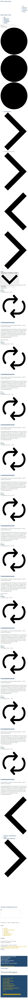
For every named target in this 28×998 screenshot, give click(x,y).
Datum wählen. (22, 285)
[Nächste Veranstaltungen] (15, 269)
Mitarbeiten (6, 932)
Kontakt (5, 928)
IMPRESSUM (7, 935)
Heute (2, 271)
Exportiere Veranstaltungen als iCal (9, 907)
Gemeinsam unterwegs (9, 929)
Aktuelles (6, 931)
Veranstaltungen (7, 111)
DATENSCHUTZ (8, 934)
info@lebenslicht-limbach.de (13, 946)
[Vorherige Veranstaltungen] (15, 230)
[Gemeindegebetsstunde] (2, 290)
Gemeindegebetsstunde (7, 322)
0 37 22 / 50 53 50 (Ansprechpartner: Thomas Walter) (14, 947)
